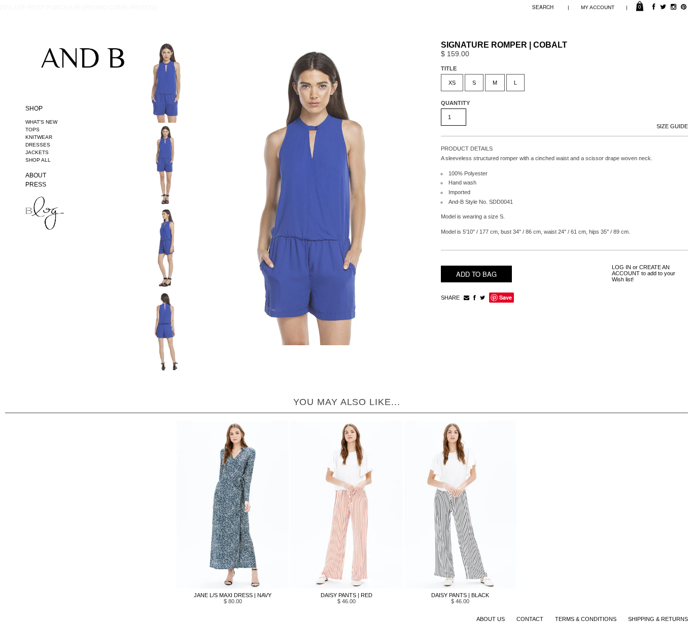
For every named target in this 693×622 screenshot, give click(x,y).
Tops (32, 129)
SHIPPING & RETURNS (658, 619)
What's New (41, 122)
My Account (597, 7)
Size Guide (672, 126)
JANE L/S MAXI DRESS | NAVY (232, 595)
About (35, 175)
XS (452, 83)
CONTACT (529, 619)
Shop (34, 108)
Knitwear (38, 137)
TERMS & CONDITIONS (585, 619)
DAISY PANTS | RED (346, 595)
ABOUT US (490, 619)
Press (35, 184)
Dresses (37, 145)
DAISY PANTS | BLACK (460, 595)
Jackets (37, 152)
